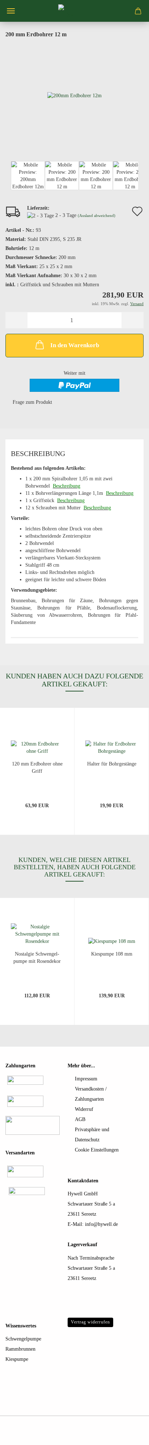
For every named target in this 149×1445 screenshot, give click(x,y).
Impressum (86, 1078)
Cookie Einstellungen (97, 1150)
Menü (11, 11)
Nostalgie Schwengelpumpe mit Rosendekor (37, 957)
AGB (80, 1119)
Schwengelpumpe (23, 1339)
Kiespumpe (16, 1359)
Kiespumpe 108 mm (111, 954)
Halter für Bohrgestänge (111, 764)
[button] (16, 320)
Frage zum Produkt (32, 402)
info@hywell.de (101, 1224)
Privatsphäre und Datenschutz (92, 1134)
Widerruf (84, 1109)
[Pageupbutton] (129, 1434)
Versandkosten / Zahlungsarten (91, 1094)
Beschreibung (38, 453)
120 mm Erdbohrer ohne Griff (37, 767)
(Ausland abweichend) (96, 215)
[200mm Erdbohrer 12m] (74, 95)
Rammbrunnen (20, 1349)
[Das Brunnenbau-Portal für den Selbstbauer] (74, 11)
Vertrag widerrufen (90, 1322)
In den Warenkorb (74, 345)
